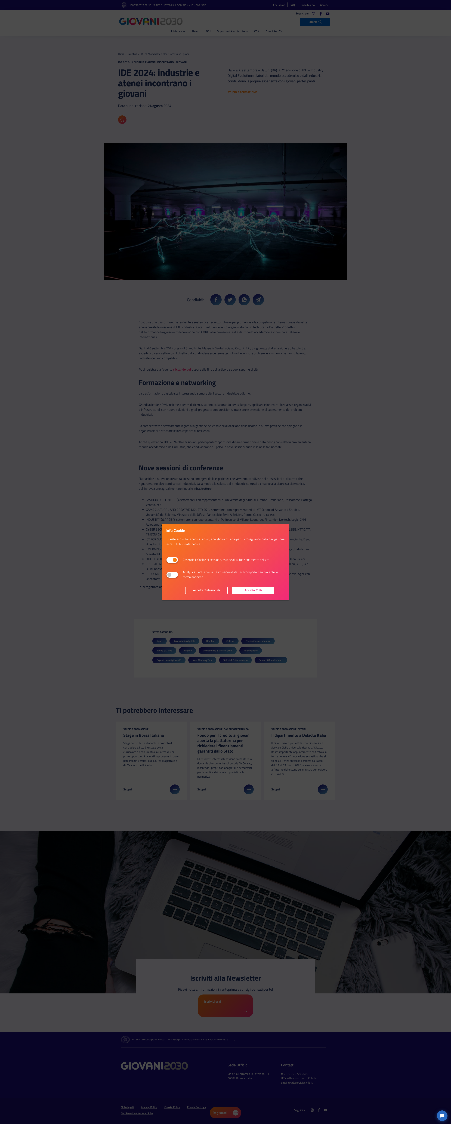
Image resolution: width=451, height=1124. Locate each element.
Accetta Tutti (253, 590)
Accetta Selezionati (206, 590)
